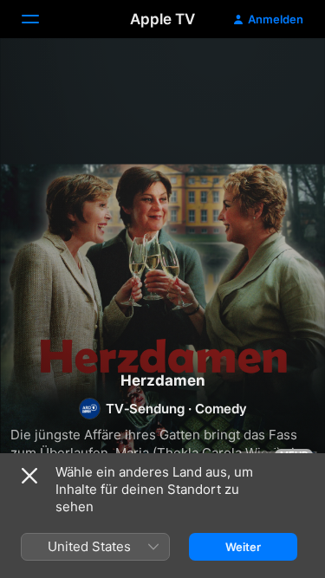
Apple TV (162, 19)
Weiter (243, 547)
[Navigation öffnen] (41, 19)
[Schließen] (29, 476)
